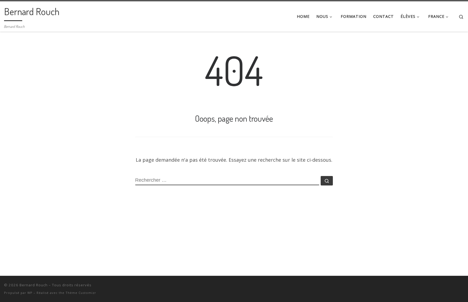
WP (29, 293)
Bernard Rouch (34, 285)
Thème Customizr (81, 293)
